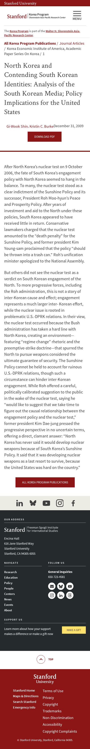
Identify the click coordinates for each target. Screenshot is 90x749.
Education (11, 577)
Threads (69, 595)
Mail (51, 586)
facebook (73, 503)
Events (8, 605)
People (9, 588)
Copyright (50, 704)
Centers (9, 594)
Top (50, 659)
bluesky (33, 503)
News (8, 599)
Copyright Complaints (60, 731)
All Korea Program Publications (30, 43)
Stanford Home (24, 690)
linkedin (19, 503)
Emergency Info (24, 707)
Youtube (69, 586)
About (8, 610)
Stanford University (20, 3)
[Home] (36, 15)
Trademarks (52, 711)
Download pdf (44, 137)
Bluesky (60, 586)
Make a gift (74, 630)
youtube (46, 503)
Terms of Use (53, 690)
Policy (8, 583)
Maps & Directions (26, 696)
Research (10, 572)
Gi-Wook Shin (17, 126)
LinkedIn (60, 595)
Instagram (51, 595)
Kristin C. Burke (42, 126)
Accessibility (52, 724)
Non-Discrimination (58, 717)
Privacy (48, 697)
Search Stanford (24, 702)
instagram (59, 503)
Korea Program (19, 31)
